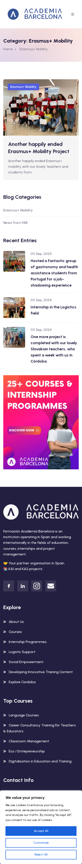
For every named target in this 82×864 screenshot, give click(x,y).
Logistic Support (22, 652)
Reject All (41, 854)
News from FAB (15, 223)
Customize (41, 843)
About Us (16, 622)
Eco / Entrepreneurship (27, 751)
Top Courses (18, 701)
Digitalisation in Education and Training (40, 761)
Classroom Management (29, 741)
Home (8, 49)
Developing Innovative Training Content (41, 672)
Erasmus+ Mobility (23, 87)
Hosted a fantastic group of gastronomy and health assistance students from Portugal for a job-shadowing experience (54, 273)
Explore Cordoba (22, 682)
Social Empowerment (26, 662)
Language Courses (24, 715)
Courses (15, 632)
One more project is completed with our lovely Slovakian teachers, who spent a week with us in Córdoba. (54, 349)
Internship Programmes (28, 642)
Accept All (41, 831)
